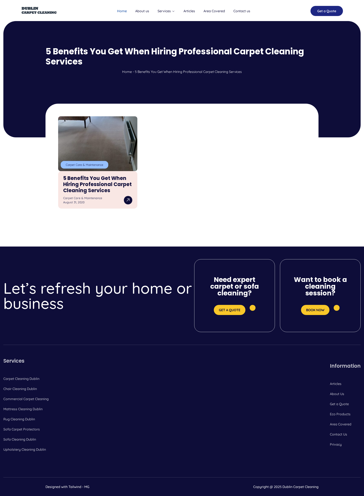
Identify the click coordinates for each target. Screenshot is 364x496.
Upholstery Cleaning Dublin (24, 449)
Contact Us (338, 434)
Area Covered (214, 11)
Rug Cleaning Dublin (19, 419)
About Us (337, 394)
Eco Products (340, 414)
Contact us (241, 11)
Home (122, 11)
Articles (189, 11)
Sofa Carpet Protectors (21, 429)
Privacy (336, 444)
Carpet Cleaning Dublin (21, 379)
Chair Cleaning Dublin (20, 389)
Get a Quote (339, 404)
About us (142, 11)
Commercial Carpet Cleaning (26, 399)
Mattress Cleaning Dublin (23, 409)
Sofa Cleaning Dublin (19, 439)
